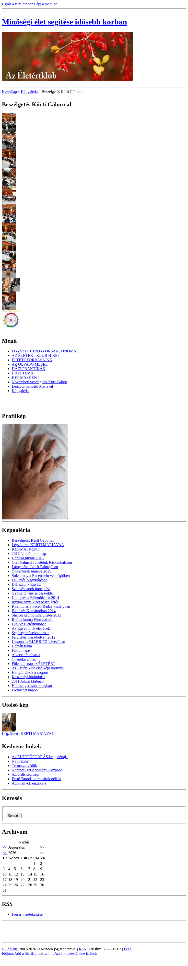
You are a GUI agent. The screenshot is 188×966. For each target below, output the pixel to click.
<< (5, 847)
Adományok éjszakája (29, 783)
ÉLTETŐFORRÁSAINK (32, 360)
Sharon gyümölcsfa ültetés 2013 (36, 615)
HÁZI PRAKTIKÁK (29, 369)
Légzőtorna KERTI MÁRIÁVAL (38, 545)
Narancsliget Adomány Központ (37, 770)
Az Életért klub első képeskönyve (38, 668)
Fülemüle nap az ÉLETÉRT (33, 664)
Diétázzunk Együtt (26, 584)
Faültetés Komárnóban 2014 (34, 611)
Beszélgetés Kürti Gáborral (33, 540)
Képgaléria (29, 92)
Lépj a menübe (45, 4)
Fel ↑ (128, 949)
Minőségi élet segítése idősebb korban (64, 21)
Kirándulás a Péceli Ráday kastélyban (41, 606)
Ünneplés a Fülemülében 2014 (35, 597)
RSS (82, 949)
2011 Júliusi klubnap (28, 681)
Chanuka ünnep (24, 659)
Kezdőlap (9, 92)
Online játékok (85, 953)
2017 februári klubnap (29, 553)
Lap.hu (48, 953)
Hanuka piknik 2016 (28, 558)
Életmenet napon (25, 690)
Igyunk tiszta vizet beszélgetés (35, 602)
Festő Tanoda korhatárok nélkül (36, 779)
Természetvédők (24, 766)
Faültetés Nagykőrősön (29, 580)
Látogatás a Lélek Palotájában (35, 567)
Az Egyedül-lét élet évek (31, 628)
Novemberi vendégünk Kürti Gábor (39, 382)
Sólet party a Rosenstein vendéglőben (41, 575)
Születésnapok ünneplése (31, 589)
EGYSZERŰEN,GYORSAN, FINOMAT (45, 351)
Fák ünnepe (21, 650)
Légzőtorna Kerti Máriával (32, 386)
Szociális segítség (25, 774)
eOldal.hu (9, 949)
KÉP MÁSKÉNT (25, 377)
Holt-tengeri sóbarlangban (32, 686)
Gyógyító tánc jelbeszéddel (33, 593)
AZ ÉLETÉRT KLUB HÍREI (35, 355)
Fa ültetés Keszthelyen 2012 (33, 637)
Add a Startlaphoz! (28, 953)
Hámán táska (22, 646)
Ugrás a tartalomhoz (17, 4)
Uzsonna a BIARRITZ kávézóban (38, 642)
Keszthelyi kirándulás (28, 677)
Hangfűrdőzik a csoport (30, 672)
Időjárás (8, 953)
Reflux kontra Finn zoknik (32, 620)
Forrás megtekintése (27, 914)
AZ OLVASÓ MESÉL (30, 364)
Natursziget (20, 761)
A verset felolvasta (26, 655)
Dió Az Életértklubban (29, 624)
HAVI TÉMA (23, 373)
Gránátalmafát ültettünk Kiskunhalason (42, 562)
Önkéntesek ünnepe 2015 (31, 571)
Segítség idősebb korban (30, 633)
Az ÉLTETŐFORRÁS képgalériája (40, 757)
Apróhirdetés (64, 953)
